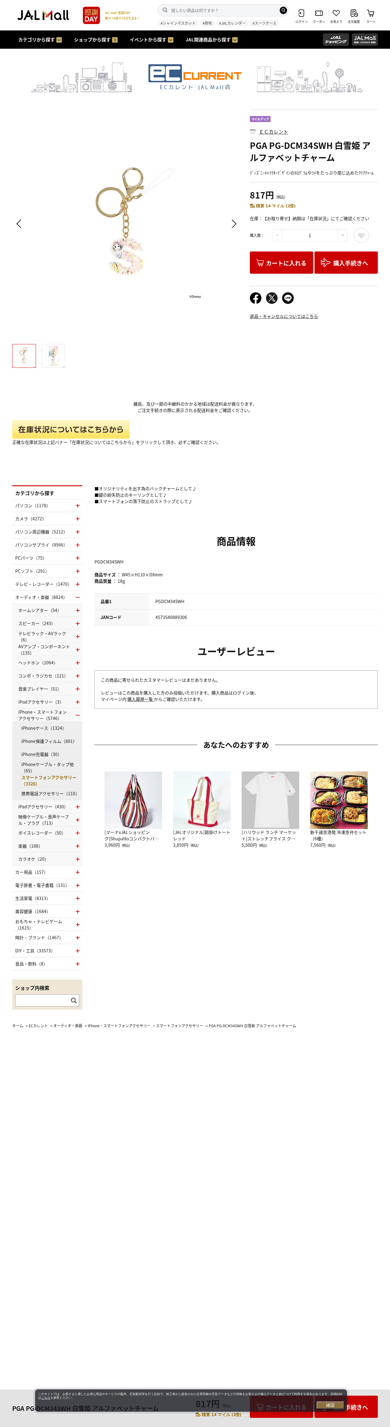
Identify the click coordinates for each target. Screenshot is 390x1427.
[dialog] (191, 1400)
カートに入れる (286, 263)
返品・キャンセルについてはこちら (284, 316)
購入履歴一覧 (140, 699)
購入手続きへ (350, 263)
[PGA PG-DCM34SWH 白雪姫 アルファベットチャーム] (126, 224)
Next (233, 223)
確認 (330, 1405)
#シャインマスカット (178, 23)
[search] (283, 10)
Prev (19, 223)
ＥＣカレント (273, 131)
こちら (45, 1397)
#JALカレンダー (232, 23)
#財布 (207, 23)
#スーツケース (264, 23)
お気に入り (361, 235)
